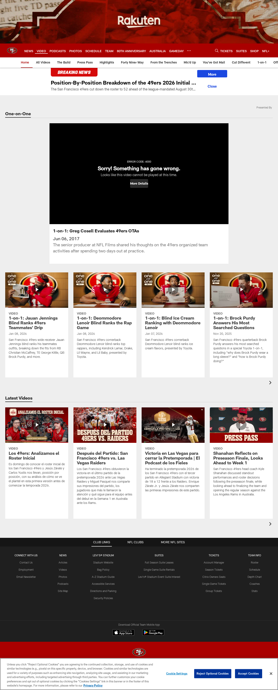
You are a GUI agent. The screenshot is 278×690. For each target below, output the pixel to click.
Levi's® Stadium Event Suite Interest (159, 576)
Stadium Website (103, 562)
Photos (63, 576)
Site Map (63, 590)
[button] (139, 183)
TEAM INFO (254, 555)
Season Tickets (214, 569)
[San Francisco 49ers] (139, 652)
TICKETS (214, 555)
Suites (159, 555)
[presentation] (271, 383)
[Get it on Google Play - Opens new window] (153, 634)
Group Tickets (214, 590)
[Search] (216, 50)
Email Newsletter (26, 576)
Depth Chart (255, 576)
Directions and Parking (103, 590)
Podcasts (63, 583)
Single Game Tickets (214, 583)
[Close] (212, 85)
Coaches (255, 583)
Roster (254, 562)
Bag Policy (103, 569)
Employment (26, 569)
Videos (63, 569)
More (212, 74)
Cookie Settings (176, 673)
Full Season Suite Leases (159, 562)
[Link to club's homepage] (12, 50)
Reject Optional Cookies (213, 673)
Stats (255, 590)
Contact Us (26, 562)
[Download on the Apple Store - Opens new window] (123, 633)
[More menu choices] (189, 50)
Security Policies (103, 598)
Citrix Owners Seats (213, 576)
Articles (63, 562)
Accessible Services (103, 583)
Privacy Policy (93, 685)
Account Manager (214, 562)
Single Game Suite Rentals (159, 569)
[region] (139, 674)
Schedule (254, 569)
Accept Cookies (248, 673)
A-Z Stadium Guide (103, 576)
